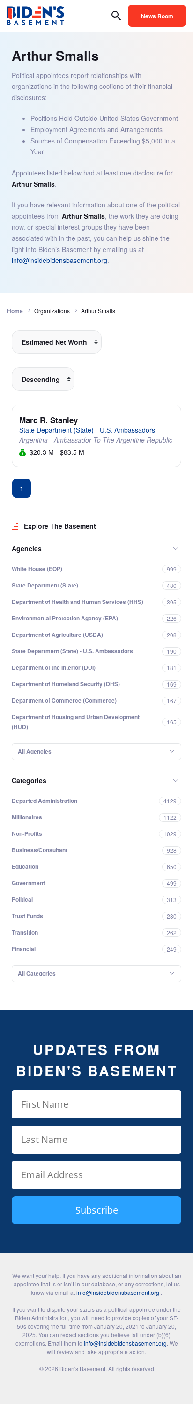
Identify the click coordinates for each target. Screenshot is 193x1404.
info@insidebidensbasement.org (59, 260)
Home (15, 311)
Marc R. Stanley (48, 420)
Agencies (27, 548)
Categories (29, 780)
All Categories (37, 973)
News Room (157, 16)
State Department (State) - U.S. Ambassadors (87, 430)
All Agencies (35, 751)
